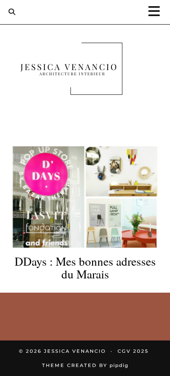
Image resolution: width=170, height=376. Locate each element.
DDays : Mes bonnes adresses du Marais (85, 268)
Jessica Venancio (75, 351)
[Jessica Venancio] (85, 70)
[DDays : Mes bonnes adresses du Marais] (85, 197)
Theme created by (85, 365)
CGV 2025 (133, 351)
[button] (157, 12)
